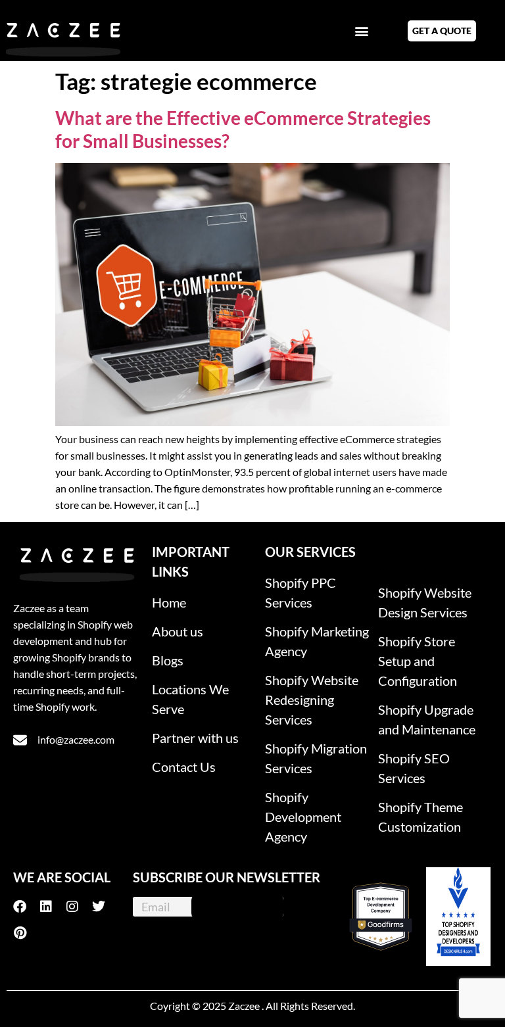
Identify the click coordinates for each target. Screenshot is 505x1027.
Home (169, 602)
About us (177, 631)
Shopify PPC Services (300, 592)
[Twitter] (105, 907)
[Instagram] (79, 907)
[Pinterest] (26, 933)
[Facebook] (26, 907)
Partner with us (195, 738)
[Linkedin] (52, 907)
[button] (361, 30)
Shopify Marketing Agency (317, 641)
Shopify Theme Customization (420, 816)
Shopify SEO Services (414, 768)
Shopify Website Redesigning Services (311, 699)
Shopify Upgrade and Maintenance (426, 719)
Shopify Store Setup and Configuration (417, 660)
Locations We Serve (190, 699)
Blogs (167, 660)
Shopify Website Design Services (424, 602)
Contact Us (184, 767)
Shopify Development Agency (303, 816)
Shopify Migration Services (316, 758)
